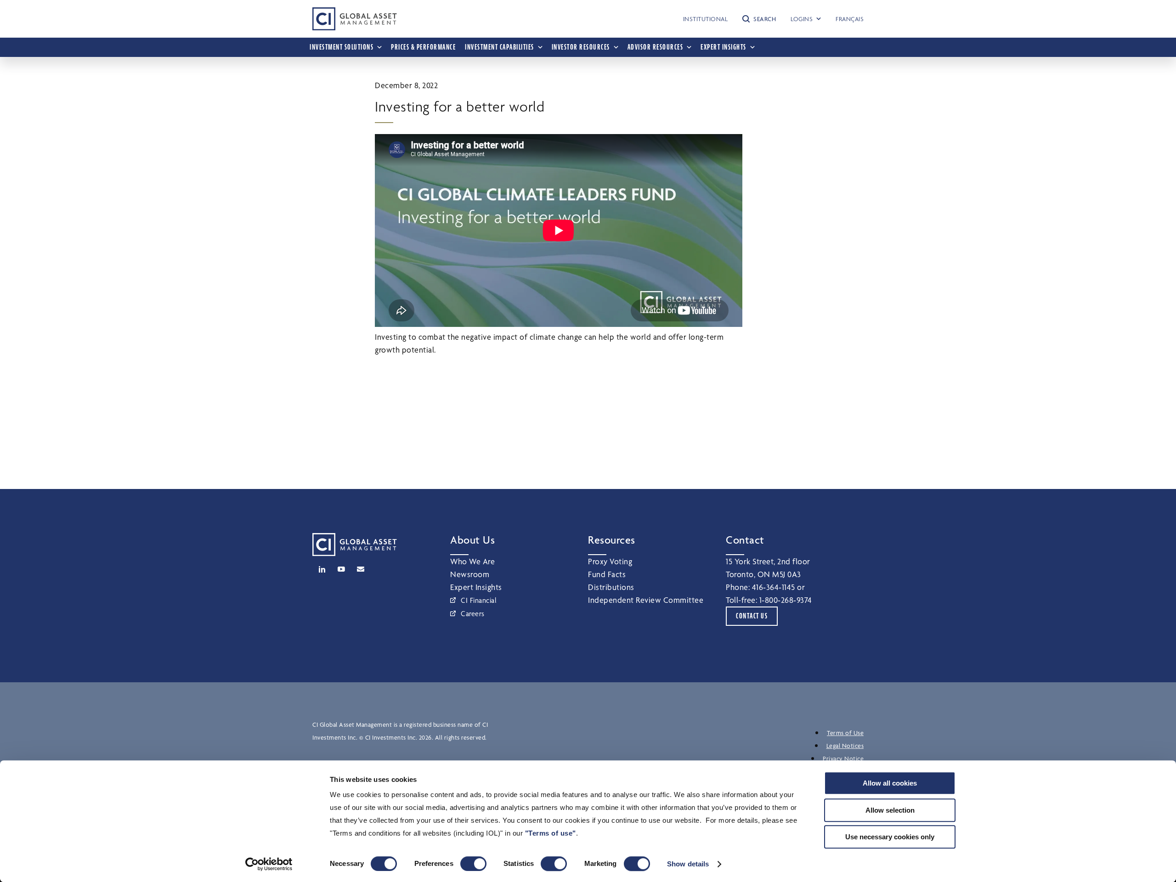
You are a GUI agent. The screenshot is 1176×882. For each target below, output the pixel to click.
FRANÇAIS (850, 18)
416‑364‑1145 (773, 587)
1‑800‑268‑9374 (785, 600)
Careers (473, 613)
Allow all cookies (890, 783)
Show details (688, 864)
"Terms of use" (550, 833)
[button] (759, 18)
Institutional (705, 18)
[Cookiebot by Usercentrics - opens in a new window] (269, 864)
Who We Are (472, 561)
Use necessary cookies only (889, 837)
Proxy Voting (610, 561)
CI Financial (479, 600)
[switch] (473, 863)
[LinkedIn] (322, 569)
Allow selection (890, 810)
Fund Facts (607, 574)
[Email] (360, 569)
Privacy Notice (843, 758)
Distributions (611, 587)
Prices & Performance (423, 47)
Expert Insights (476, 587)
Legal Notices (845, 745)
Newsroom (469, 574)
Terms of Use (845, 732)
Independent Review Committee (645, 600)
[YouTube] (341, 569)
